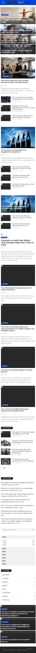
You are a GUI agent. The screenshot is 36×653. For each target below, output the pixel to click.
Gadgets (4, 366)
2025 (4, 548)
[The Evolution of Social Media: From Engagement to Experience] (18, 137)
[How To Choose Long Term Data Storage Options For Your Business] (6, 99)
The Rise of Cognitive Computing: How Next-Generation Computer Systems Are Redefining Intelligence (17, 614)
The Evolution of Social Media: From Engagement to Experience (13, 151)
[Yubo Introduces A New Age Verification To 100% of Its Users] (6, 169)
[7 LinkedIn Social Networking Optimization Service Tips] (6, 178)
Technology (5, 14)
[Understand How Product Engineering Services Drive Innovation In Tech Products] (6, 108)
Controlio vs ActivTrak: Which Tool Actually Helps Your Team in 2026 (16, 31)
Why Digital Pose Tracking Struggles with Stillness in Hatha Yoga (17, 19)
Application (18, 575)
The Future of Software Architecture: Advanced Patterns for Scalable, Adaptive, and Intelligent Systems (17, 328)
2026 (4, 537)
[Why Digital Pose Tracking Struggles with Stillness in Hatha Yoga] (18, 15)
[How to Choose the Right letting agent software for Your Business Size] (18, 396)
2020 (4, 564)
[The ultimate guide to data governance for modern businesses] (18, 49)
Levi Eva (5, 85)
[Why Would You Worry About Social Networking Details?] (6, 186)
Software (4, 237)
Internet (18, 585)
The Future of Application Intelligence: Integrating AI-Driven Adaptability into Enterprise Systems (15, 627)
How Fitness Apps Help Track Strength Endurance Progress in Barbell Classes (15, 41)
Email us (30, 649)
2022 (4, 558)
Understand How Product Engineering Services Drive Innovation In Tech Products (23, 107)
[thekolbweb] (18, 2)
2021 (4, 561)
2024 (4, 551)
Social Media (5, 146)
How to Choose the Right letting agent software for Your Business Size (15, 410)
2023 (4, 555)
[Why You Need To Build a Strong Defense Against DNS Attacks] (6, 118)
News (18, 589)
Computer (18, 578)
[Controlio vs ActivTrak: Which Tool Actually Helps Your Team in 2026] (18, 29)
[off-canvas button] (3, 2)
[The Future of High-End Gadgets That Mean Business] (18, 357)
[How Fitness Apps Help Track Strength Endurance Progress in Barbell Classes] (18, 39)
